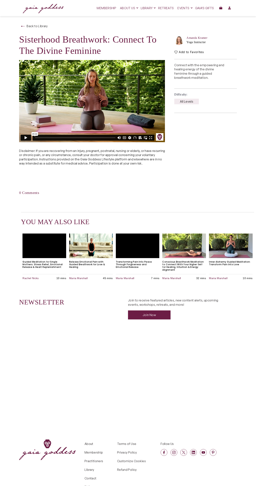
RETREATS (166, 8)
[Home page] (43, 12)
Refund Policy (127, 470)
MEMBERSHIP (106, 8)
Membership (94, 452)
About (89, 444)
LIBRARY (147, 8)
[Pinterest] (213, 452)
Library (89, 470)
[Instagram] (174, 452)
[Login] (229, 8)
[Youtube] (203, 452)
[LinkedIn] (193, 452)
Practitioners (94, 461)
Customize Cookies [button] (131, 461)
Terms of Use (126, 444)
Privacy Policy (127, 452)
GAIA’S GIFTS (204, 8)
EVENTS (183, 8)
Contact (91, 478)
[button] (221, 8)
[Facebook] (164, 452)
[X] (183, 452)
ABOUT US (127, 8)
